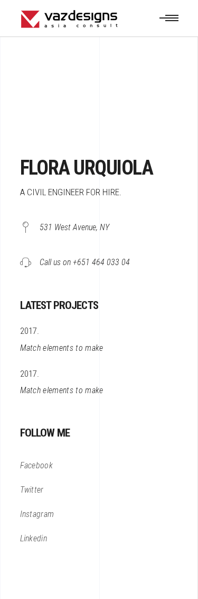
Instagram (37, 514)
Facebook (36, 465)
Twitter (32, 490)
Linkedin (34, 538)
